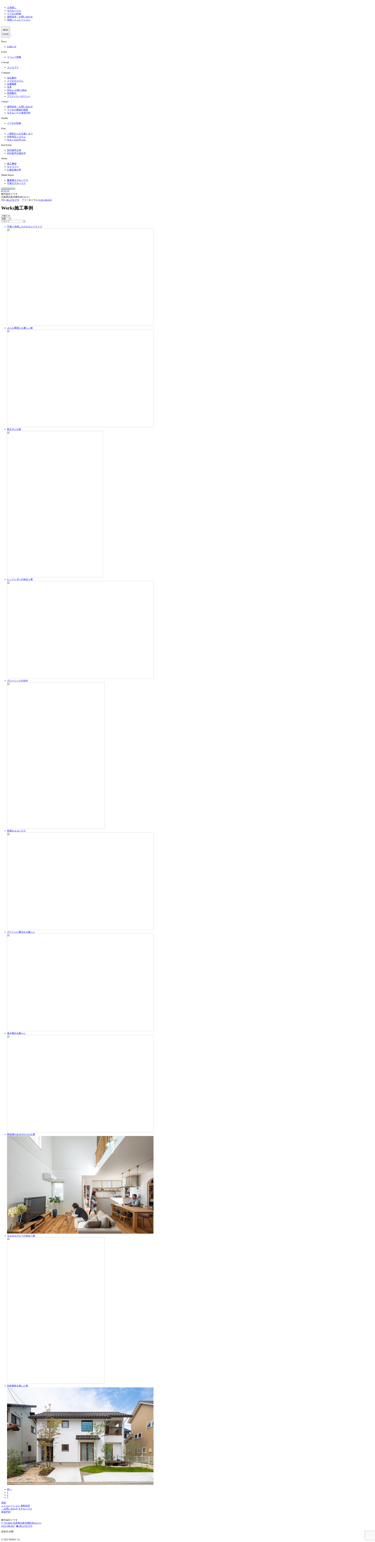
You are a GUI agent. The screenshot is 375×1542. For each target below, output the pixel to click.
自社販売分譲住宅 (16, 153)
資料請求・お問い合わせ (20, 17)
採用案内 (11, 93)
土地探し (11, 7)
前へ (9, 1489)
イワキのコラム (15, 81)
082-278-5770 (12, 200)
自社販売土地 (14, 150)
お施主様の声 (14, 170)
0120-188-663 (45, 200)
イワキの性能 (14, 13)
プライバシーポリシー (18, 96)
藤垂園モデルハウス (17, 180)
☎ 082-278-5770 (24, 1526)
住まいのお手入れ (16, 140)
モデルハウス (14, 10)
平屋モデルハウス (16, 183)
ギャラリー (13, 166)
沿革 (9, 87)
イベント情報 (14, 57)
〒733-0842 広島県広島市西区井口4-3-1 (21, 1523)
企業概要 (11, 84)
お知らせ (11, 46)
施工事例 (11, 163)
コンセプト (13, 67)
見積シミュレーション (18, 20)
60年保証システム (16, 136)
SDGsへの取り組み (17, 90)
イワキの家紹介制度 (17, 109)
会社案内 (11, 78)
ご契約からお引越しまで (20, 133)
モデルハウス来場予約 (18, 113)
